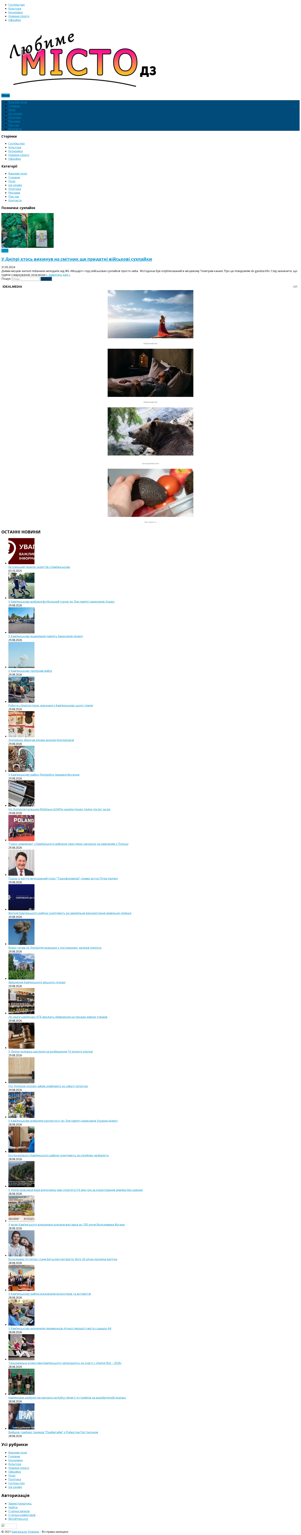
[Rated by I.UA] (9, 1528)
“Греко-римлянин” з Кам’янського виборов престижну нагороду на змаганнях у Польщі (68, 844)
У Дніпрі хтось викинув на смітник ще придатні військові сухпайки (76, 259)
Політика (14, 117)
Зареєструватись (20, 1503)
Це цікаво (15, 113)
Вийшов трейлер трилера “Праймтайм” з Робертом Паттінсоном (53, 1432)
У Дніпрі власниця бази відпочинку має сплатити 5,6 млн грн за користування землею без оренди (75, 1190)
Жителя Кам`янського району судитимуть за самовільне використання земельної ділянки (69, 913)
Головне (14, 106)
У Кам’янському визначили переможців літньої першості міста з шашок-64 (59, 1328)
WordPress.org (18, 1519)
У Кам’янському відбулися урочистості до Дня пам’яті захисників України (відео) (63, 1121)
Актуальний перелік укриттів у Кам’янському (39, 567)
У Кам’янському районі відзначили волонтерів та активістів (49, 1294)
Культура (14, 8)
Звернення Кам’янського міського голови (36, 982)
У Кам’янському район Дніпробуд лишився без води (43, 775)
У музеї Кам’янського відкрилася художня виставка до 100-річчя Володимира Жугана (66, 1224)
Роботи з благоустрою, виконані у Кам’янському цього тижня (50, 705)
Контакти (15, 129)
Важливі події (17, 102)
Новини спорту (18, 16)
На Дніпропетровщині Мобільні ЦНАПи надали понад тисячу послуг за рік (59, 809)
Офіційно (14, 20)
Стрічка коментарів (22, 1515)
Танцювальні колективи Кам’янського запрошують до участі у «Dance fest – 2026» (65, 1363)
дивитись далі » (59, 275)
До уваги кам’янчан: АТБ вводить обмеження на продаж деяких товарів (57, 1017)
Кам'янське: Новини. (25, 1532)
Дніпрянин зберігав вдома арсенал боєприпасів (41, 740)
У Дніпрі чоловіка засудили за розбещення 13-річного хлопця (50, 1051)
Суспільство (16, 5)
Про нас (13, 125)
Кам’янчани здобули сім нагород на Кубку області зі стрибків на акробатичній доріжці (67, 1398)
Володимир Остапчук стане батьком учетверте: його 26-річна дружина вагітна (62, 1259)
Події (11, 110)
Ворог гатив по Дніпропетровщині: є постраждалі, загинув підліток (55, 948)
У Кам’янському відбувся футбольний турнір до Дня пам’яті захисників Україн (61, 601)
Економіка (15, 12)
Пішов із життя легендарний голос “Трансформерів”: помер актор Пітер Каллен (63, 878)
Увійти (13, 1507)
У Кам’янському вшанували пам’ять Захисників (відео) (45, 636)
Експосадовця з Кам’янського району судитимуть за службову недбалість (58, 1155)
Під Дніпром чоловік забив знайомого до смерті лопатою (48, 1086)
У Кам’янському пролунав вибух (30, 671)
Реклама (14, 121)
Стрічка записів (19, 1511)
